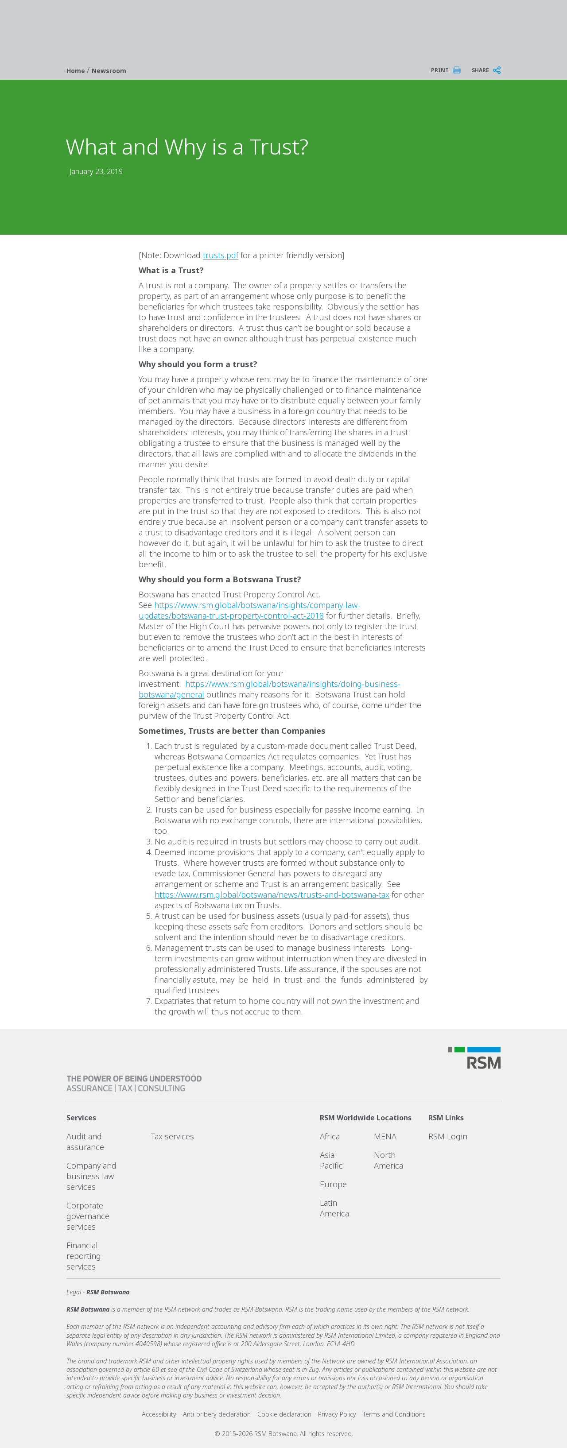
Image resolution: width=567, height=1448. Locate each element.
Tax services (172, 1136)
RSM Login (447, 1136)
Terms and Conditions (394, 1414)
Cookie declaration (284, 1414)
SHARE (480, 70)
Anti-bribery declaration (217, 1414)
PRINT (440, 70)
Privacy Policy (337, 1414)
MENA (385, 1136)
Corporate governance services (87, 1216)
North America (388, 1160)
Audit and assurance (85, 1141)
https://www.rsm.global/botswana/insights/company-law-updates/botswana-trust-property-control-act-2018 (249, 610)
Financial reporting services (83, 1256)
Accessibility (159, 1414)
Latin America (334, 1208)
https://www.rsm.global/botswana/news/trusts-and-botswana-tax (272, 894)
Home (76, 70)
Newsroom (109, 70)
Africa (330, 1136)
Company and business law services (91, 1176)
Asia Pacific (331, 1160)
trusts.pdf (220, 255)
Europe (333, 1184)
